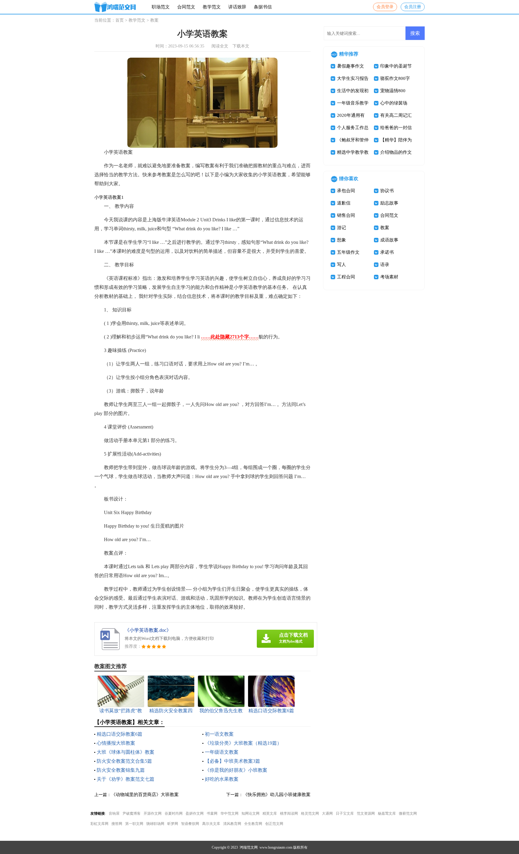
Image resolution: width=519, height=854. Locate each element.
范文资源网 (366, 813)
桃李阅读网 (289, 813)
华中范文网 (229, 813)
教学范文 (212, 7)
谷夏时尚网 (174, 813)
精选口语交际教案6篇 (119, 734)
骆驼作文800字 (395, 78)
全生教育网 (253, 824)
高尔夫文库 (211, 824)
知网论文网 (250, 813)
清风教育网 (232, 824)
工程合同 (346, 276)
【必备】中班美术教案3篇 (232, 761)
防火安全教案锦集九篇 (121, 770)
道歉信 (344, 203)
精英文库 (270, 813)
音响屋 (114, 813)
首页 (119, 20)
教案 (154, 20)
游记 (341, 227)
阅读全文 (219, 46)
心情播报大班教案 (116, 743)
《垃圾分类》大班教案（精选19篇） (243, 743)
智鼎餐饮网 (190, 824)
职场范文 (161, 7)
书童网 (212, 813)
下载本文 (240, 46)
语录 (384, 264)
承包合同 (346, 190)
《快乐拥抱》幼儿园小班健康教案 (277, 794)
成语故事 (389, 240)
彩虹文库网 (99, 824)
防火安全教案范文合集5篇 (124, 761)
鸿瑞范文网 (249, 847)
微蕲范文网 (408, 813)
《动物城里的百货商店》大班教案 (145, 794)
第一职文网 (134, 824)
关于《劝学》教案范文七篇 (125, 779)
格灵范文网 (310, 813)
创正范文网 (274, 824)
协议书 (387, 190)
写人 (341, 264)
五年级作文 (348, 252)
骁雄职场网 (155, 824)
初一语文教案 (219, 734)
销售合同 (346, 215)
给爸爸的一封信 (396, 127)
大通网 (327, 813)
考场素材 (389, 276)
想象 (341, 240)
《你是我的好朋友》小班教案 (236, 770)
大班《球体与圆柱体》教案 (125, 752)
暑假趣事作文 (350, 66)
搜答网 (116, 824)
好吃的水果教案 (221, 779)
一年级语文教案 (221, 752)
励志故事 (389, 203)
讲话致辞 (237, 7)
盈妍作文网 (195, 813)
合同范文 (186, 7)
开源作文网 (153, 813)
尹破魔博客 (132, 813)
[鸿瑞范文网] (115, 7)
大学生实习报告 (353, 78)
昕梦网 (172, 824)
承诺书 (387, 252)
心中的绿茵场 (393, 103)
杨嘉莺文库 (387, 813)
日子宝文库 (345, 813)
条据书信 (263, 7)
